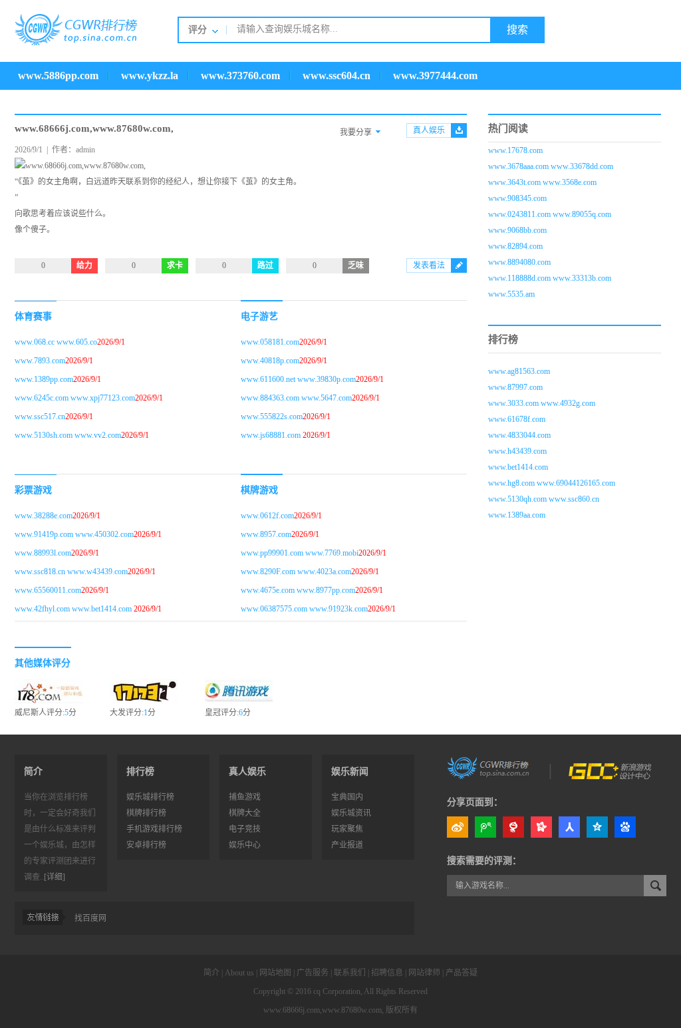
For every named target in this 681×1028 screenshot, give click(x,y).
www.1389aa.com (516, 515)
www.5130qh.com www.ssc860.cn (543, 499)
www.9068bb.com (517, 230)
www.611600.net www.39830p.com (298, 379)
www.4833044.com (519, 435)
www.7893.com (40, 360)
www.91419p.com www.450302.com (74, 534)
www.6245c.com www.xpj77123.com (75, 398)
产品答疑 (461, 972)
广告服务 (313, 972)
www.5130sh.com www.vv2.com (68, 435)
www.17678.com (515, 150)
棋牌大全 (245, 813)
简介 (211, 972)
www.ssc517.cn (40, 416)
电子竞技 (245, 829)
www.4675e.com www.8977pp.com (298, 590)
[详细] (54, 877)
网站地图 (275, 972)
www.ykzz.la (149, 75)
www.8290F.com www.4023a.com (296, 571)
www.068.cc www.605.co (56, 342)
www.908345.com (517, 198)
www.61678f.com (516, 419)
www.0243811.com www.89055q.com (549, 214)
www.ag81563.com (519, 371)
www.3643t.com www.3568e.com (542, 182)
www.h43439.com (517, 451)
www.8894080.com (519, 262)
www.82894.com (515, 246)
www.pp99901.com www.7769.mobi (299, 553)
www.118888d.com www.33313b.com (549, 278)
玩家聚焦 (347, 829)
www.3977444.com (435, 75)
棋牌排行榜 (146, 813)
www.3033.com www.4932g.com (541, 403)
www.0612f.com (267, 515)
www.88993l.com (43, 553)
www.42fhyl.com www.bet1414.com (74, 608)
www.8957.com (266, 534)
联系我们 (350, 972)
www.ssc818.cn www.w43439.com (71, 571)
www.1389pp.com (44, 379)
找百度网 (90, 918)
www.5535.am (511, 294)
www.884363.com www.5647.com (296, 398)
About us (239, 972)
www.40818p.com (270, 360)
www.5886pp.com (58, 75)
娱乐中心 (245, 845)
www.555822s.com (272, 416)
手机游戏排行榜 (154, 829)
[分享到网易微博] (513, 827)
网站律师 (424, 972)
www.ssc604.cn (336, 75)
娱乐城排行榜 (150, 797)
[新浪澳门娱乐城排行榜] (489, 767)
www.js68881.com (272, 435)
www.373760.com (240, 75)
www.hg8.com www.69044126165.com (551, 483)
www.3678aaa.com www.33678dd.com (550, 166)
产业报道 (347, 845)
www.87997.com (515, 387)
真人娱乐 (429, 130)
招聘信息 (387, 972)
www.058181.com (270, 342)
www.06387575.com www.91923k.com (304, 608)
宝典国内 (347, 797)
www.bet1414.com (518, 467)
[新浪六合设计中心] (611, 767)
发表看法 (429, 265)
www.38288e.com (43, 515)
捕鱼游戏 (245, 797)
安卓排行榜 (146, 845)
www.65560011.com (48, 590)
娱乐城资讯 (351, 813)
